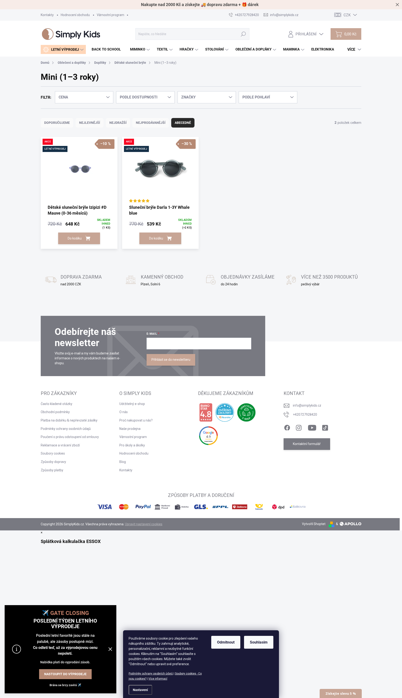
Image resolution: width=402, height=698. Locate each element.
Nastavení (140, 690)
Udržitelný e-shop (132, 404)
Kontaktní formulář (307, 444)
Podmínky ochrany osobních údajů (151, 673)
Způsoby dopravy (53, 462)
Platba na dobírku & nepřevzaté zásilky (69, 420)
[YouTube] (312, 426)
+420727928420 (305, 414)
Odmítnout (225, 642)
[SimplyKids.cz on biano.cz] (205, 412)
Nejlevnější (89, 123)
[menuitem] (63, 49)
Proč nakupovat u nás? (136, 420)
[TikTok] (325, 426)
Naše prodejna (130, 429)
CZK (347, 15)
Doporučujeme (57, 123)
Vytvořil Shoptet (313, 524)
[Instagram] (298, 426)
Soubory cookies (53, 453)
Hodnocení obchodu (75, 15)
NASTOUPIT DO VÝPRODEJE (65, 674)
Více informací (157, 678)
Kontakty (47, 15)
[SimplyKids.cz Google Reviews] (208, 435)
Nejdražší (118, 123)
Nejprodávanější (150, 123)
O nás (123, 412)
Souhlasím (259, 642)
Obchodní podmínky (55, 412)
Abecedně (183, 123)
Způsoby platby (52, 470)
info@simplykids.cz (307, 405)
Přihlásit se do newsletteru (170, 359)
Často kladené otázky (56, 404)
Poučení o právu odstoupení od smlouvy (70, 437)
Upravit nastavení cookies (143, 524)
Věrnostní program (110, 15)
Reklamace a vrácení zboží (60, 445)
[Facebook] (287, 426)
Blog (122, 462)
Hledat (243, 34)
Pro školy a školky (132, 445)
